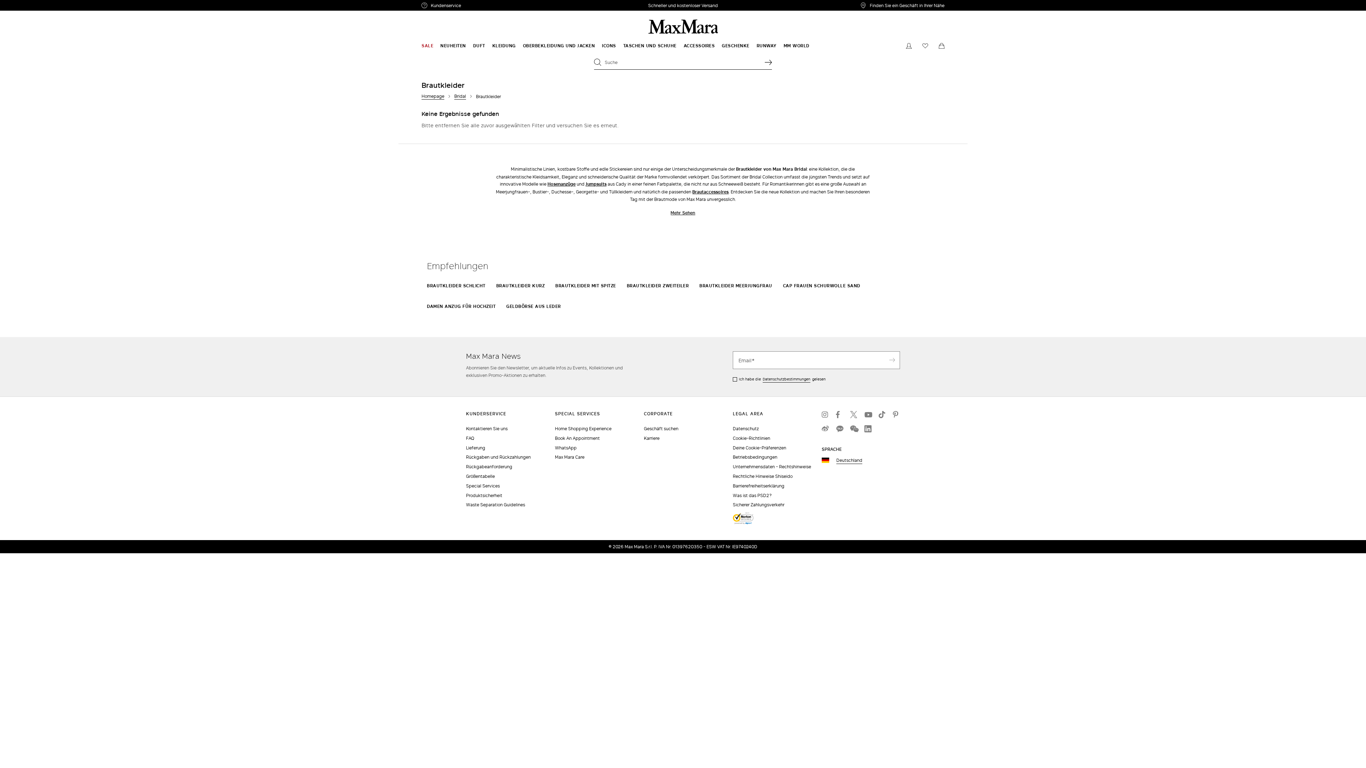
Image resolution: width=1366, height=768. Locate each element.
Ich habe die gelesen (782, 379)
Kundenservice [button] (479, 6)
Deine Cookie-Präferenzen (759, 448)
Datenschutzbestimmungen (786, 379)
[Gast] (909, 46)
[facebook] (839, 414)
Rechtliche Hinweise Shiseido (763, 476)
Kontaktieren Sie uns (487, 429)
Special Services (483, 486)
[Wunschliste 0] (925, 46)
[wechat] (853, 428)
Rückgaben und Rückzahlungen (498, 457)
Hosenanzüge (561, 184)
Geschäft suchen (661, 429)
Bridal (460, 96)
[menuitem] (427, 46)
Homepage (433, 96)
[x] (853, 414)
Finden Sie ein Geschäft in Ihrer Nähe (907, 5)
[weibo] (825, 428)
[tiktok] (882, 414)
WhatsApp (566, 448)
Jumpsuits (596, 184)
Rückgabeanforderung (489, 467)
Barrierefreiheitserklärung (758, 486)
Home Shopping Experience (583, 429)
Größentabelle (480, 476)
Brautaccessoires (710, 191)
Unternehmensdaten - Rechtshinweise (772, 467)
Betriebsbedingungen (755, 457)
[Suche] (768, 62)
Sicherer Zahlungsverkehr (758, 505)
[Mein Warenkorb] (941, 46)
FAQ (470, 438)
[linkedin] (868, 428)
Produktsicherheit (484, 495)
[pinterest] (896, 414)
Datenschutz (746, 429)
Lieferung (475, 448)
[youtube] (868, 414)
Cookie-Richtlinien (751, 438)
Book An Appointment (577, 438)
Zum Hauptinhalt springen (32, 4)
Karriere (652, 438)
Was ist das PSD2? (752, 495)
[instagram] (825, 414)
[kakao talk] (839, 428)
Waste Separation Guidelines (495, 505)
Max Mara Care (569, 457)
